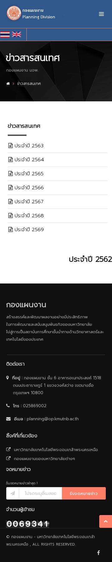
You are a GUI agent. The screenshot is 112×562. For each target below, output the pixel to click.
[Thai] (6, 34)
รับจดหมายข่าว (84, 493)
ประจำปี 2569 (28, 229)
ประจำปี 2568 (28, 215)
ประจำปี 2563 (28, 146)
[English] (17, 34)
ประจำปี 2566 (28, 187)
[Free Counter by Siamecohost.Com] (28, 524)
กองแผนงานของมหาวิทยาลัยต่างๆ (44, 459)
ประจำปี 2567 (28, 201)
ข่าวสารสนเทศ (29, 83)
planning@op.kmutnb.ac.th (53, 419)
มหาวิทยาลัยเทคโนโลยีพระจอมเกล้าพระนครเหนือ (55, 450)
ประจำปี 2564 (28, 160)
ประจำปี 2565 (28, 173)
